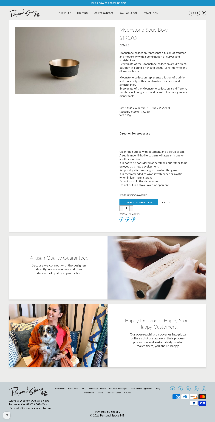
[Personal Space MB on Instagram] (188, 389)
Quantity (164, 202)
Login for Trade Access (139, 202)
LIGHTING (82, 13)
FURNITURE (65, 13)
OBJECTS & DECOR (104, 13)
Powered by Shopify (107, 411)
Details (124, 45)
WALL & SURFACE (129, 13)
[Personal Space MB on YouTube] (196, 389)
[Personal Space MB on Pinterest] (204, 389)
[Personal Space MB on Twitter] (172, 389)
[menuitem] (66, 13)
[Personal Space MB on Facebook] (180, 389)
